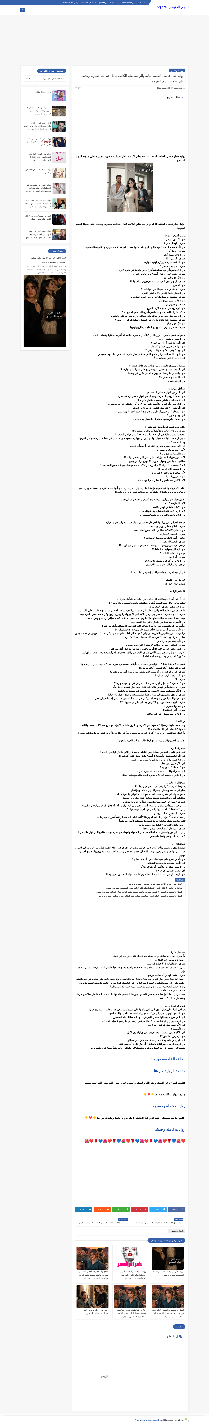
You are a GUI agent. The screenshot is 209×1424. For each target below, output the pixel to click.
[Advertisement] (104, 41)
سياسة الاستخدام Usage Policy (107, 2)
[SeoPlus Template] (187, 1420)
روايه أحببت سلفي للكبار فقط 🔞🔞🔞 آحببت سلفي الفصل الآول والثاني (38, 141)
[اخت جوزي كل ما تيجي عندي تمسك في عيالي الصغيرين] (92, 1296)
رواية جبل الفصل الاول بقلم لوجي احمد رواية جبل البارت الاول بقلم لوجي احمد (39, 157)
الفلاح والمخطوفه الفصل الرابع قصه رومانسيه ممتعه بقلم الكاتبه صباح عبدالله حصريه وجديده (140, 895)
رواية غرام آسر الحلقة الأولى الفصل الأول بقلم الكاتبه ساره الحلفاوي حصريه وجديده (144, 887)
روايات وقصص (177, 70)
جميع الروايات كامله (43, 92)
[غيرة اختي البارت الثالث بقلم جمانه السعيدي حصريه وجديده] (168, 1258)
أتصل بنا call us (87, 2)
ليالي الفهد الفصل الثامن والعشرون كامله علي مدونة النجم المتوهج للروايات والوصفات (37, 126)
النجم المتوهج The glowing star (165, 7)
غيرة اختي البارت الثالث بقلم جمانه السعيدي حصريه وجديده (155, 883)
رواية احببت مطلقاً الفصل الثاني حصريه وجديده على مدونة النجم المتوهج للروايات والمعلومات (37, 203)
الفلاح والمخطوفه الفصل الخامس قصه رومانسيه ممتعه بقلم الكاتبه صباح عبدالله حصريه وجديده (139, 891)
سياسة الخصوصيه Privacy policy (134, 2)
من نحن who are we (71, 2)
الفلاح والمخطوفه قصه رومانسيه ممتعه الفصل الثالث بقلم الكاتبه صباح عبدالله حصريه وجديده (131, 1313)
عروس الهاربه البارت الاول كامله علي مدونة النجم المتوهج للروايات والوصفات (37, 110)
